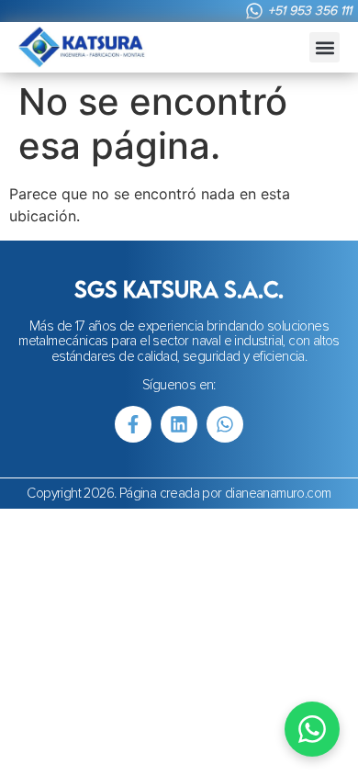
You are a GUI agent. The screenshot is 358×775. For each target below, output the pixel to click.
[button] (324, 47)
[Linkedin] (179, 424)
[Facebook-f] (133, 424)
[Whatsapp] (225, 424)
